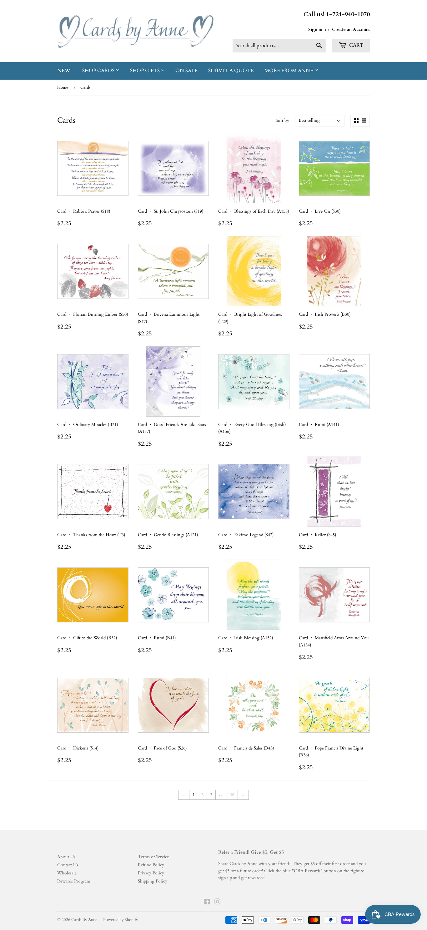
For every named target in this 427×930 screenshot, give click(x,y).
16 (232, 795)
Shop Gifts (145, 70)
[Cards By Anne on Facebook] (206, 903)
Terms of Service (153, 857)
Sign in (315, 29)
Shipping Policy (152, 881)
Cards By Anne (84, 920)
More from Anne (289, 70)
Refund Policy (151, 865)
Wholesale (67, 873)
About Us (66, 857)
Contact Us (67, 865)
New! (64, 70)
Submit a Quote (231, 70)
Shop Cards (99, 70)
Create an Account (351, 29)
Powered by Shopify (120, 920)
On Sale (186, 70)
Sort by (282, 120)
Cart (356, 45)
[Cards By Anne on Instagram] (217, 903)
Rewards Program (73, 881)
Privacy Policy (151, 873)
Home (62, 87)
